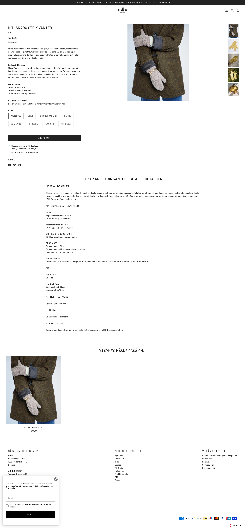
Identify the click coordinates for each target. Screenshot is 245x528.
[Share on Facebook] (9, 164)
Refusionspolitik (209, 468)
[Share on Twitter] (14, 164)
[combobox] (234, 525)
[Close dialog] (56, 479)
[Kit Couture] (122, 10)
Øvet (11, 32)
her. (121, 330)
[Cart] (238, 10)
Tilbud (117, 461)
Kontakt (205, 461)
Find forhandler (122, 474)
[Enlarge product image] (158, 62)
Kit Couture (33, 146)
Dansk (235, 526)
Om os (117, 480)
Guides (118, 465)
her (63, 103)
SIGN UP (30, 515)
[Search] (232, 10)
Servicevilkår (208, 465)
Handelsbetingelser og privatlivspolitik (219, 455)
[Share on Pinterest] (19, 164)
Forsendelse (207, 458)
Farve (11, 110)
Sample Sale (120, 458)
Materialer (119, 471)
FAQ (116, 477)
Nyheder (119, 455)
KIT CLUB (119, 468)
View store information (24, 153)
